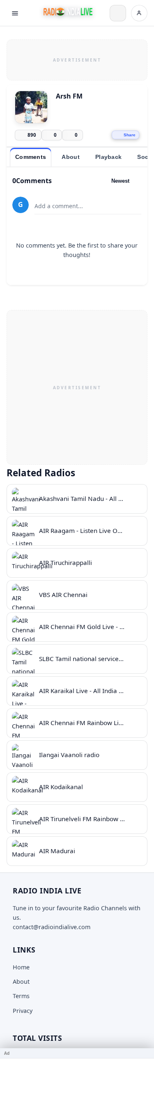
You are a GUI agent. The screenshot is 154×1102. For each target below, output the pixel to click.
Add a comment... (58, 206)
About (21, 981)
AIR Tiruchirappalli (65, 562)
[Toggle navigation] (15, 13)
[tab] (30, 157)
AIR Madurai (57, 851)
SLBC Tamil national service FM (84, 658)
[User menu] (139, 13)
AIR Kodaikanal (61, 787)
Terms (21, 996)
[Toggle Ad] (144, 1053)
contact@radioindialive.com (51, 927)
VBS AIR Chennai (63, 594)
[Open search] (118, 13)
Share (130, 135)
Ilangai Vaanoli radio (69, 755)
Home (21, 967)
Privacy (22, 1011)
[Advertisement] (77, 58)
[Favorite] (135, 498)
